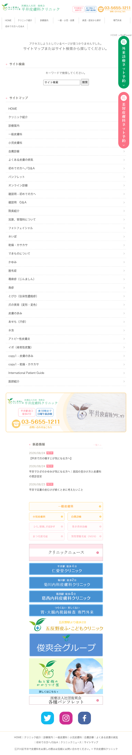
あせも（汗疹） (18, 321)
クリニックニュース (71, 742)
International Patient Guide (26, 373)
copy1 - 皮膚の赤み (20, 356)
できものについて (19, 253)
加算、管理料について (22, 219)
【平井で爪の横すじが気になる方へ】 (51, 458)
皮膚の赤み (15, 313)
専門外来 (117, 20)
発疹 (11, 287)
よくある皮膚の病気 (20, 159)
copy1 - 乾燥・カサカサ (23, 364)
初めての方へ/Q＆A (47, 742)
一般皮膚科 (15, 134)
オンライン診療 (18, 185)
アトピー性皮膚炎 (19, 338)
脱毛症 (12, 270)
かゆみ (12, 262)
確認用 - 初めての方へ (22, 194)
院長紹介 (13, 211)
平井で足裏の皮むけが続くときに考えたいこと (56, 489)
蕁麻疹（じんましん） (22, 279)
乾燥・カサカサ (18, 245)
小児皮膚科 (15, 142)
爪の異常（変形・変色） (23, 304)
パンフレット (16, 176)
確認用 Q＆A (17, 202)
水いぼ (12, 236)
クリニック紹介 (18, 117)
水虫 (11, 330)
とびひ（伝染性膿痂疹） (23, 296)
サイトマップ (91, 742)
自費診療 (13, 151)
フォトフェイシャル (20, 228)
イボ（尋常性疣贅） (20, 347)
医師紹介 (13, 381)
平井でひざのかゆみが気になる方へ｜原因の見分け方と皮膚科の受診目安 (65, 474)
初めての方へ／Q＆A (21, 168)
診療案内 (44, 20)
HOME (8, 20)
